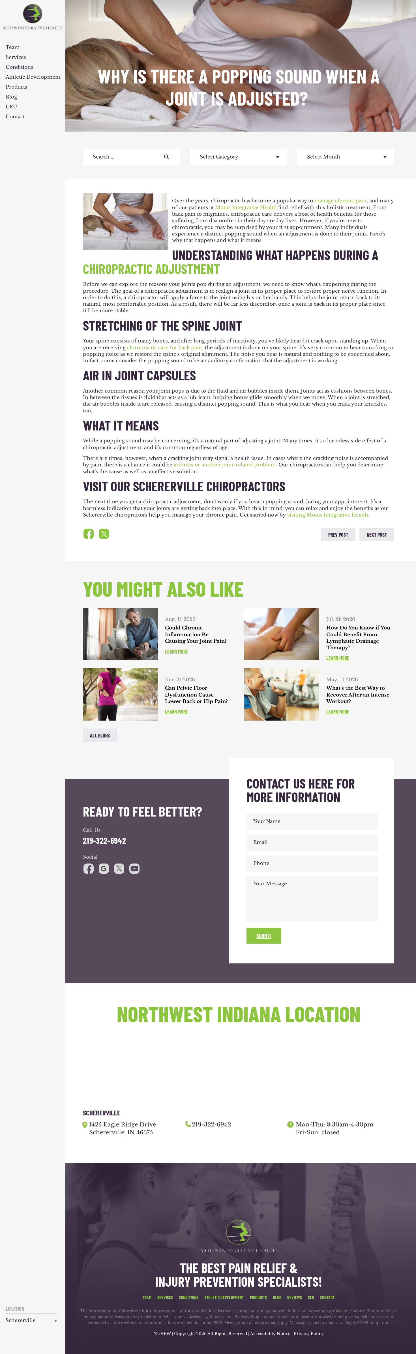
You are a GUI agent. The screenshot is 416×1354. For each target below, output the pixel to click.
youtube (119, 869)
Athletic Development (33, 77)
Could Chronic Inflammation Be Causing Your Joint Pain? (196, 634)
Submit (263, 935)
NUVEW (162, 1333)
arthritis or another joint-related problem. (225, 465)
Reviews (294, 1297)
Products (16, 87)
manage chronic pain (340, 201)
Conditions (19, 67)
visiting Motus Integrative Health (327, 515)
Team (13, 47)
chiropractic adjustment (151, 268)
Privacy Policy (309, 1333)
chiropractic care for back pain (164, 348)
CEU (11, 107)
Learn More (176, 651)
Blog (11, 97)
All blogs (100, 735)
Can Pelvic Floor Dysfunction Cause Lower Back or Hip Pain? (196, 694)
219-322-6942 (376, 20)
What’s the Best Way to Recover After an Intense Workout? (357, 694)
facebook (88, 534)
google (104, 869)
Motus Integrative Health (246, 208)
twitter (104, 534)
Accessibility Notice (270, 1333)
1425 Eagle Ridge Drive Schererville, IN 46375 (122, 1128)
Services (16, 57)
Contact (15, 117)
